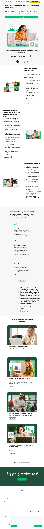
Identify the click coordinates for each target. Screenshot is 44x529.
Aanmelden (28, 1)
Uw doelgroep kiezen (29, 103)
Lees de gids (12, 453)
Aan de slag (22, 17)
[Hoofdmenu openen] (41, 2)
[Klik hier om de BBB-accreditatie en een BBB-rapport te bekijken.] (9, 525)
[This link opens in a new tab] (30, 512)
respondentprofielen (30, 90)
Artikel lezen (12, 418)
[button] (22, 495)
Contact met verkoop (21, 1)
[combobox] (6, 512)
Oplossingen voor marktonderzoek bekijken (22, 462)
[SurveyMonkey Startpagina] (7, 2)
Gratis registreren (35, 1)
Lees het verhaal (25, 311)
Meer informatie (7, 157)
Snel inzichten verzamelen (30, 200)
